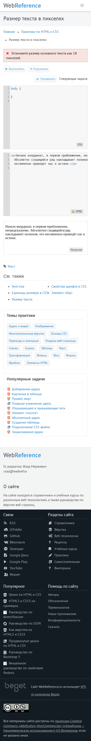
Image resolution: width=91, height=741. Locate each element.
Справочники (64, 523)
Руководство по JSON (25, 623)
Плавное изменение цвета (31, 403)
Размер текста (22, 299)
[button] (82, 5)
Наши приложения (62, 614)
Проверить (47, 78)
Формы (71, 355)
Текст (11, 266)
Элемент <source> (25, 413)
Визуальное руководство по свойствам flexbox (23, 668)
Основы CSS (59, 333)
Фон (56, 355)
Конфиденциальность (64, 620)
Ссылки (29, 348)
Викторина (62, 568)
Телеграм (16, 549)
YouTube (16, 568)
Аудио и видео (19, 326)
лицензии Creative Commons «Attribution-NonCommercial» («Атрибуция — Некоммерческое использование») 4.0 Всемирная (43, 726)
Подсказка (40, 69)
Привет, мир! (21, 398)
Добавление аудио (26, 389)
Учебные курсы (65, 549)
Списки (13, 348)
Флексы (42, 355)
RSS (13, 523)
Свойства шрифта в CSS (69, 286)
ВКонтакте (17, 542)
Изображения (44, 326)
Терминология (58, 607)
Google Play (18, 562)
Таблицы (46, 348)
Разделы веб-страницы (61, 341)
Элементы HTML (37, 363)
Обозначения (58, 601)
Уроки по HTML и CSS (25, 594)
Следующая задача (73, 78)
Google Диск (19, 555)
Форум (15, 574)
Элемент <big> (62, 293)
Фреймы (14, 363)
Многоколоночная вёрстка (26, 333)
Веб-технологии (66, 536)
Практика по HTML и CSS (40, 31)
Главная (9, 31)
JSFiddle (16, 529)
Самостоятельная (67, 562)
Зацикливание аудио (27, 432)
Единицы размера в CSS (30, 293)
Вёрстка (60, 529)
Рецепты (60, 542)
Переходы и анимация (24, 341)
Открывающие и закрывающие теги (38, 408)
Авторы (53, 594)
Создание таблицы (26, 422)
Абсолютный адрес (26, 418)
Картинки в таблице (27, 394)
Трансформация (19, 355)
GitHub (15, 536)
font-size (18, 286)
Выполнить (16, 69)
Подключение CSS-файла (31, 427)
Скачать (53, 627)
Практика (61, 555)
